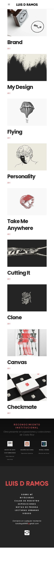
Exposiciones (27, 504)
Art (8, 48)
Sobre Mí (27, 494)
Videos (27, 513)
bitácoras (27, 497)
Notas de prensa (27, 507)
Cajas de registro (26, 501)
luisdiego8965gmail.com (27, 523)
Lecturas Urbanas (27, 510)
